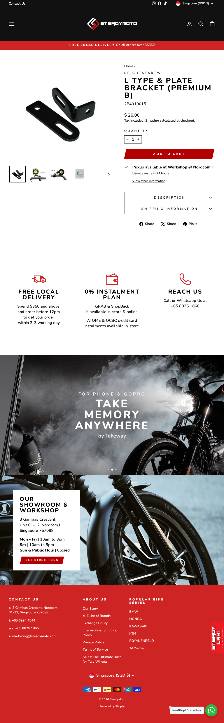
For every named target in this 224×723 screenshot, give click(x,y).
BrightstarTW (142, 73)
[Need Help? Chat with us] (211, 710)
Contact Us (17, 3)
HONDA (135, 619)
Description (170, 197)
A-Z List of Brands (96, 616)
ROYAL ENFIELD (141, 641)
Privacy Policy (93, 642)
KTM (132, 633)
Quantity (136, 131)
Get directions (42, 560)
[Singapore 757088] (112, 530)
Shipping (152, 120)
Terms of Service (95, 649)
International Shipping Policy (100, 632)
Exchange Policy (95, 623)
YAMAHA (136, 648)
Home (128, 66)
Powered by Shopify (112, 706)
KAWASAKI (138, 626)
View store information (148, 181)
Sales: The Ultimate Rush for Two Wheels (102, 659)
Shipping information (169, 209)
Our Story (90, 608)
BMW (133, 611)
